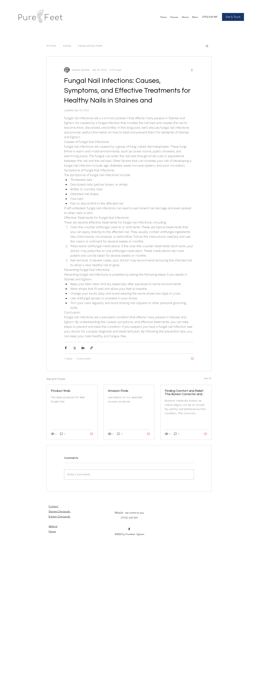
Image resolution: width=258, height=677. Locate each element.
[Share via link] (91, 347)
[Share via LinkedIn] (83, 347)
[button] (207, 45)
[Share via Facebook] (65, 347)
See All (207, 378)
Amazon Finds (118, 390)
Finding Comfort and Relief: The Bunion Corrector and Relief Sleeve (184, 392)
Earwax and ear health (90, 45)
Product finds (60, 390)
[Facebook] (129, 529)
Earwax (67, 45)
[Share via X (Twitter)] (74, 347)
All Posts (51, 45)
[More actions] (192, 70)
